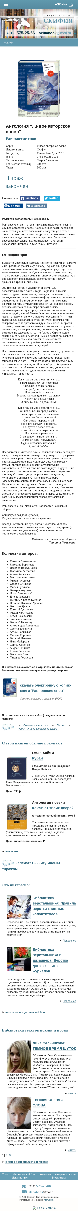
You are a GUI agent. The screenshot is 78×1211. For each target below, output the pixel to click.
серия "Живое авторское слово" (38, 728)
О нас (5, 1174)
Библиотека (59, 1177)
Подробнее (69, 940)
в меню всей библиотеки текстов (26, 1161)
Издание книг (20, 1177)
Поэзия (8, 43)
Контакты (45, 1174)
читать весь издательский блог (25, 1012)
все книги (11, 851)
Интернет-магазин (65, 1174)
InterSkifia (48, 1200)
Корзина (61, 4)
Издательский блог (24, 1174)
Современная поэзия (36, 725)
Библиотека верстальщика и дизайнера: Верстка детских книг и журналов (50, 960)
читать (72, 1093)
